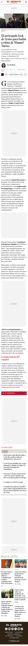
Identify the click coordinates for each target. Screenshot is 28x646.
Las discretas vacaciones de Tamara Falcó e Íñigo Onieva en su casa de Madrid (20, 611)
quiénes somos (9, 632)
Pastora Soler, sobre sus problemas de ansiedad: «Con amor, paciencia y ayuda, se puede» (20, 595)
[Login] (26, 2)
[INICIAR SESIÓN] (26, 2)
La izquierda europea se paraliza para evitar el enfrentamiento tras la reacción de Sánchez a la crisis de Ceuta (15, 489)
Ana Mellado (11, 65)
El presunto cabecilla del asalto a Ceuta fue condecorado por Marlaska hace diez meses (15, 457)
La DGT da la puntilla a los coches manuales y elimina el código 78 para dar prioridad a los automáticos (15, 466)
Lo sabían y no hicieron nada (13, 482)
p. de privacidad (9, 636)
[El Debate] (14, 1)
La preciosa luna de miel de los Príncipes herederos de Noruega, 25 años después (20, 576)
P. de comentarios (14, 638)
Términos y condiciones (13, 634)
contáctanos (19, 632)
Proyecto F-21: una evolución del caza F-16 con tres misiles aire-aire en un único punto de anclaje (15, 476)
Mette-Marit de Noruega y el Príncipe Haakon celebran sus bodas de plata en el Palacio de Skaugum (7, 607)
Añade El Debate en (15, 74)
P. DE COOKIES (19, 636)
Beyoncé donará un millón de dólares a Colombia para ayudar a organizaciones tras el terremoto (7, 577)
